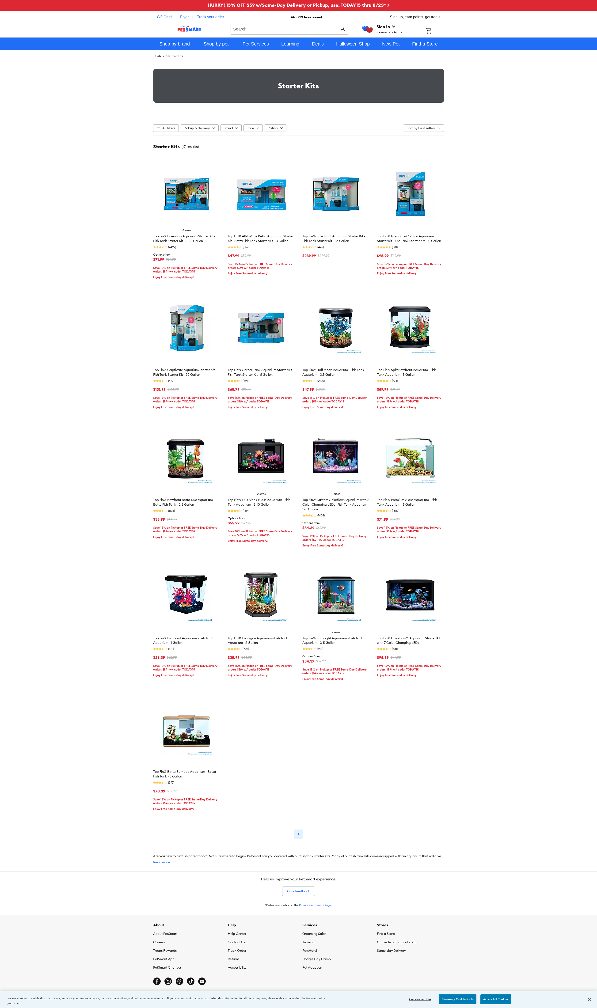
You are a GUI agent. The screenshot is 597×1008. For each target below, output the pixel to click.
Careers (159, 942)
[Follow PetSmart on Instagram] (168, 981)
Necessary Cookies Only (457, 999)
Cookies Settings (420, 999)
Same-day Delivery (391, 950)
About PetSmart (165, 934)
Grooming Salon (314, 934)
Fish (158, 56)
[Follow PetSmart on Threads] (179, 981)
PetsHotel (309, 950)
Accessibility (237, 967)
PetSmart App (164, 959)
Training (308, 942)
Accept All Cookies (495, 999)
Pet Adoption (312, 967)
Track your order (210, 17)
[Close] (589, 999)
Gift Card (164, 17)
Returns (233, 959)
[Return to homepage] (189, 29)
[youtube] (202, 981)
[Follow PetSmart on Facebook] (157, 981)
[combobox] (289, 28)
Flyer (184, 17)
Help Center (237, 934)
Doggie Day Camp (316, 959)
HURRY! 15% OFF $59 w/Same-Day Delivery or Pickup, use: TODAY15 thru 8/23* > (299, 5)
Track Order (237, 950)
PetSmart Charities (167, 967)
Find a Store (386, 934)
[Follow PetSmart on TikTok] (190, 981)
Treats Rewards (165, 950)
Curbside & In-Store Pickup (397, 942)
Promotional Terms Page (315, 905)
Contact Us (236, 942)
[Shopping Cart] (435, 31)
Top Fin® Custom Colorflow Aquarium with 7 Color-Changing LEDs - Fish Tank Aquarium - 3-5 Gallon (335, 504)
